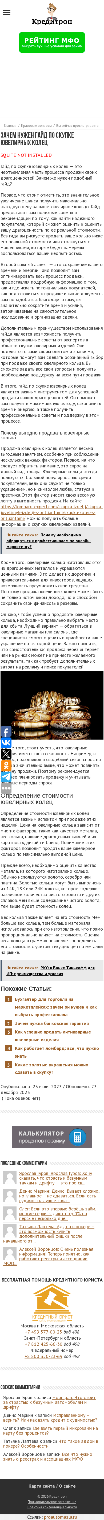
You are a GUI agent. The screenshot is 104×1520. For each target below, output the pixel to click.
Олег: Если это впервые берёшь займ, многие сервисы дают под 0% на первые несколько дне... (57, 1213)
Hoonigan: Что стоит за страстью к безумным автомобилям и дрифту (49, 1402)
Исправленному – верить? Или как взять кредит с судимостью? (50, 1417)
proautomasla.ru (60, 1517)
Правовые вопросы (36, 125)
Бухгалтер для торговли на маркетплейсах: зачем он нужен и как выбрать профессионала (56, 1007)
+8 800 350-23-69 (43, 1356)
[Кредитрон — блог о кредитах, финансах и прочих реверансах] (52, 13)
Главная (10, 125)
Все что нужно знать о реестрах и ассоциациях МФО (47, 1456)
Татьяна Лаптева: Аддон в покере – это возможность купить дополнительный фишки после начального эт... (48, 1233)
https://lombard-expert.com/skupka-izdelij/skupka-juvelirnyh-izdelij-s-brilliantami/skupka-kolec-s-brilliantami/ (52, 512)
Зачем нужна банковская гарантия (52, 1023)
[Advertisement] (52, 88)
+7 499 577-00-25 (43, 1332)
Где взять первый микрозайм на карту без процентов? (50, 1430)
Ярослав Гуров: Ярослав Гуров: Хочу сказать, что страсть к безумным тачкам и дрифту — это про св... (55, 1178)
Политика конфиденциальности (52, 1507)
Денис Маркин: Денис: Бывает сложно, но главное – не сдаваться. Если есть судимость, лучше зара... (59, 1196)
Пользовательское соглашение (52, 1502)
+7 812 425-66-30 (43, 1344)
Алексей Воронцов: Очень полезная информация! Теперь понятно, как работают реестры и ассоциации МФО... (48, 1256)
